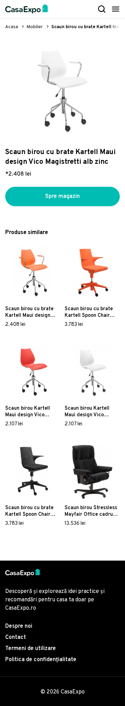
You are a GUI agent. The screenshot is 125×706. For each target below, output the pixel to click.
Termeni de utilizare (30, 648)
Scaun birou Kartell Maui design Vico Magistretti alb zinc (87, 411)
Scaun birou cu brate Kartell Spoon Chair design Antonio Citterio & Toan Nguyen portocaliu (91, 312)
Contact (15, 637)
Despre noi (18, 626)
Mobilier (35, 27)
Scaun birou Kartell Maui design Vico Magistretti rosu (27, 411)
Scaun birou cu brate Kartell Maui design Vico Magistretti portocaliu (29, 312)
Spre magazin (62, 196)
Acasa (11, 27)
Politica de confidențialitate (40, 659)
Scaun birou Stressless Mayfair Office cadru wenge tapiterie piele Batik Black (91, 511)
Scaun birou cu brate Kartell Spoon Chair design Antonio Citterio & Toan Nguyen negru (32, 511)
